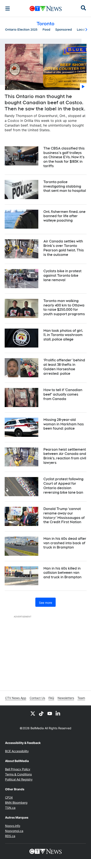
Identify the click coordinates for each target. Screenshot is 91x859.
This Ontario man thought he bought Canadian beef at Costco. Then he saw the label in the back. (45, 102)
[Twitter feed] (32, 713)
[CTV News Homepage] (46, 8)
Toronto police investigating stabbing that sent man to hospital (64, 186)
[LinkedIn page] (58, 713)
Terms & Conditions (18, 774)
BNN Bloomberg (16, 802)
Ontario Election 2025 (21, 29)
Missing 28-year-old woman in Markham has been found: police (63, 424)
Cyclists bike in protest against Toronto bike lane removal (62, 275)
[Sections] (7, 8)
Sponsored (63, 29)
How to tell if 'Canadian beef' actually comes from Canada (62, 394)
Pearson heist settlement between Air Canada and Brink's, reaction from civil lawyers (64, 456)
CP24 (9, 797)
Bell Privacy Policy (17, 769)
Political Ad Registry (19, 779)
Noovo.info (12, 826)
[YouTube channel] (49, 713)
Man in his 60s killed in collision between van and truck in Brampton (62, 572)
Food (46, 29)
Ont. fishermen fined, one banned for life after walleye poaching (64, 216)
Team (81, 698)
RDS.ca (10, 836)
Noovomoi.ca (14, 831)
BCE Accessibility (17, 751)
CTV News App (15, 698)
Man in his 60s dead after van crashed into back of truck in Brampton (64, 543)
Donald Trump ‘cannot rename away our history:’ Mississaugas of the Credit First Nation (64, 515)
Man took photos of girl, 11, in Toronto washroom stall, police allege (63, 335)
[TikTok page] (41, 713)
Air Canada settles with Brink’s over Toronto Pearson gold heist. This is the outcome (63, 247)
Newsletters (66, 698)
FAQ (51, 698)
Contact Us (37, 698)
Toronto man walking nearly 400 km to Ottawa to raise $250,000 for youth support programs (64, 307)
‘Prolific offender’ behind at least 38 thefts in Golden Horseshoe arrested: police (64, 366)
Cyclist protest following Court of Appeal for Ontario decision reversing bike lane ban (63, 485)
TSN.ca (10, 807)
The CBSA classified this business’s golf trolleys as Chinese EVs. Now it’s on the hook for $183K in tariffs (64, 157)
